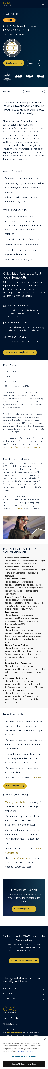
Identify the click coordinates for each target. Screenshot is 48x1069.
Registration (9, 988)
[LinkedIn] (17, 1018)
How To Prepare (12, 786)
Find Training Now (21, 909)
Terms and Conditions (14, 1033)
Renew (31, 63)
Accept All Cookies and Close (24, 1064)
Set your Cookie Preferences (24, 1056)
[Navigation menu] (43, 3)
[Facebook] (11, 1018)
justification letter (22, 858)
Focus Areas (9, 998)
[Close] (45, 1039)
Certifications (12, 14)
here (36, 777)
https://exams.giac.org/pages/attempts (26, 447)
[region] (24, 1052)
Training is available (15, 802)
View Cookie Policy (25, 1051)
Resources (8, 993)
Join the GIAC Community (21, 960)
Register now (11, 63)
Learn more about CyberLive (17, 352)
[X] (4, 1018)
